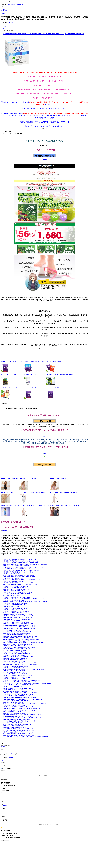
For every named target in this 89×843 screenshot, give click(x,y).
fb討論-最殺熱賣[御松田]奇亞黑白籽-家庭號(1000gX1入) (16, 652)
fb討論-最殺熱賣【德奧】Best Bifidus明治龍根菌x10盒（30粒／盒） (18, 694)
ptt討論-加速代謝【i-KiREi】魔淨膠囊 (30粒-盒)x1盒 (15, 658)
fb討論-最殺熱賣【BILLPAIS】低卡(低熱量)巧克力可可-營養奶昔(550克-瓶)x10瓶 (21, 579)
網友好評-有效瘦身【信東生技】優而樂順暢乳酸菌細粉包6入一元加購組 (19, 625)
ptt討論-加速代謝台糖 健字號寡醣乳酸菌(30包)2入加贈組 (16, 727)
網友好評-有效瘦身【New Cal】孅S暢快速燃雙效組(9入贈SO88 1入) (18, 575)
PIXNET (34, 824)
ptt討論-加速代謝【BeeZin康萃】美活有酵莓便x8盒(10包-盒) (16, 696)
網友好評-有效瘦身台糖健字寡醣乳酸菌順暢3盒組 (14, 659)
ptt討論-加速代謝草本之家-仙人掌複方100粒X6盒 (14, 590)
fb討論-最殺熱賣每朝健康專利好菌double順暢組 (14, 600)
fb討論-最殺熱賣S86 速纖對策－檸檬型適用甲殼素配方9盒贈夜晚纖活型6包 (20, 628)
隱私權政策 (52, 824)
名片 (4, 28)
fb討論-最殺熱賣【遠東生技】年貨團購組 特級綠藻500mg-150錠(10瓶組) (19, 710)
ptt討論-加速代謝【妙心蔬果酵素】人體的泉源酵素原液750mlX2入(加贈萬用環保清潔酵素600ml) (25, 564)
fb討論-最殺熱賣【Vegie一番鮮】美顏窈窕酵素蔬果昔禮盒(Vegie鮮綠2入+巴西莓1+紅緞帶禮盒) (24, 703)
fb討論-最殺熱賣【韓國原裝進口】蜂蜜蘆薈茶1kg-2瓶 (15, 666)
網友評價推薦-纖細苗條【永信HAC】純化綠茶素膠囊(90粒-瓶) (17, 716)
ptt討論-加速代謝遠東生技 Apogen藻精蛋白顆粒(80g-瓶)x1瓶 (16, 633)
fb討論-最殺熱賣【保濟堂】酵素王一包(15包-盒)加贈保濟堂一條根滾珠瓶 (20, 623)
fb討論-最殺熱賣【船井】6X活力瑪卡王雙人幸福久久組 (16, 578)
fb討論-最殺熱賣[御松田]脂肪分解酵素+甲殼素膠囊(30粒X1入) (17, 611)
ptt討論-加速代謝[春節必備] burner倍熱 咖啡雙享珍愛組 (15, 674)
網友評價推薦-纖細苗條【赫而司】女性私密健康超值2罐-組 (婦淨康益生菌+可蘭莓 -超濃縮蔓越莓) (25, 601)
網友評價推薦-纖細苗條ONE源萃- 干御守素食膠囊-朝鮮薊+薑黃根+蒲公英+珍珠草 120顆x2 (24, 714)
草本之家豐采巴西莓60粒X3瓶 (30, 374)
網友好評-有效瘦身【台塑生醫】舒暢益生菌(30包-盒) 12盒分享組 (18, 706)
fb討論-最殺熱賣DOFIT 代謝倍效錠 (11, 606)
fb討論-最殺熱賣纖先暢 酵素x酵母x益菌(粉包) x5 (14, 705)
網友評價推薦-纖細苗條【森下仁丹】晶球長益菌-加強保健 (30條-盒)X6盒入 (20, 561)
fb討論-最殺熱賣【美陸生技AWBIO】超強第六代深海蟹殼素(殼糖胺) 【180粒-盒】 (22, 708)
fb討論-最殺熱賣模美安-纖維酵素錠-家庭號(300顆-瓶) (15, 612)
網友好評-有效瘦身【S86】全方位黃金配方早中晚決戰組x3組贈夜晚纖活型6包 (21, 639)
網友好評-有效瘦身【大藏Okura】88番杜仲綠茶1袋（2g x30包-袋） (18, 615)
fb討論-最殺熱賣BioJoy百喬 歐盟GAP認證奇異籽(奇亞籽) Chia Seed (18, 586)
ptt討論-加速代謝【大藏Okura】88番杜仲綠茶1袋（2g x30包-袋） (18, 733)
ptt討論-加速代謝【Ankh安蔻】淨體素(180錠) (13, 630)
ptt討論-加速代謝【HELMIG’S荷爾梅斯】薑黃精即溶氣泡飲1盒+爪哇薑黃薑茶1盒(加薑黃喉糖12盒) (25, 736)
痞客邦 (10, 754)
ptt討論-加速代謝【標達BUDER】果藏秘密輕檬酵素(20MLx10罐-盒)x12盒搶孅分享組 (22, 699)
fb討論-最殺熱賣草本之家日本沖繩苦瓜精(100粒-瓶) (15, 608)
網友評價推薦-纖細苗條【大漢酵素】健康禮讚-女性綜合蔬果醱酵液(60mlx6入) (21, 664)
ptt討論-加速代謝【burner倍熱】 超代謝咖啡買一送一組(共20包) (17, 614)
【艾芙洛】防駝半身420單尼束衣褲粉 (27, 478)
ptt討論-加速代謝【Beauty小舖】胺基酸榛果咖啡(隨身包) (16, 670)
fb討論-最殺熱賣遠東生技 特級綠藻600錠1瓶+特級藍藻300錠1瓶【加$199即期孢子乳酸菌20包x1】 (25, 598)
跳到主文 (3, 13)
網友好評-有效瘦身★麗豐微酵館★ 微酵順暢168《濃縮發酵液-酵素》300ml (20, 584)
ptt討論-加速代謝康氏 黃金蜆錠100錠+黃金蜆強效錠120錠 (16, 641)
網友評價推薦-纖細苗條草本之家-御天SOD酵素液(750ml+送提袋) (18, 572)
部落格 (4, 26)
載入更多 (2, 762)
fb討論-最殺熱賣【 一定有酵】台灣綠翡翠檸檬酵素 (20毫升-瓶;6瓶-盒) (19, 647)
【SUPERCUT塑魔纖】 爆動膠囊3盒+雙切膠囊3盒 (57, 361)
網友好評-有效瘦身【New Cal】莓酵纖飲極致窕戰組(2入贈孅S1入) (18, 688)
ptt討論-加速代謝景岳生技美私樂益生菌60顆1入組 (14, 713)
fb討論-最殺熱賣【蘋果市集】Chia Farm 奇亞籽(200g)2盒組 (16, 677)
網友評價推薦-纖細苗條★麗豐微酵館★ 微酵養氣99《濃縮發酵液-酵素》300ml (21, 583)
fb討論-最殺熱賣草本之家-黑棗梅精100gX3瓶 (13, 725)
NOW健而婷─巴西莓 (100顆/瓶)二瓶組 (9, 388)
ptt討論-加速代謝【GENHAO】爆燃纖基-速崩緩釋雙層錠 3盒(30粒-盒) (19, 685)
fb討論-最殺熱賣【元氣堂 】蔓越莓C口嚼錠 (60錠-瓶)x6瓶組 (16, 700)
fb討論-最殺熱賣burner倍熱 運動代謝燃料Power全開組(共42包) (17, 631)
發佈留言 (2, 770)
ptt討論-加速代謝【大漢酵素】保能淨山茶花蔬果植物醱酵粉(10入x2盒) (19, 721)
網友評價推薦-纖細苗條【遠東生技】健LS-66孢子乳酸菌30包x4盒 (18, 637)
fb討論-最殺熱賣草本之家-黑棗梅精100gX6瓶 (13, 667)
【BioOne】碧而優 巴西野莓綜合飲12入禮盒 (11, 374)
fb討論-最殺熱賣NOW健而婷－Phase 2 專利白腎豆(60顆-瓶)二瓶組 (18, 656)
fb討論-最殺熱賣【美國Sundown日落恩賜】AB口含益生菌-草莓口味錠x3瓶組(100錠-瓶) (23, 717)
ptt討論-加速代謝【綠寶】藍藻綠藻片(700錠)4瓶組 (14, 650)
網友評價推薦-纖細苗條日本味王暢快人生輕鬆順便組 (15, 691)
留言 (14, 754)
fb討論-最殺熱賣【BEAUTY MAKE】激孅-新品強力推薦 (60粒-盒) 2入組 (19, 626)
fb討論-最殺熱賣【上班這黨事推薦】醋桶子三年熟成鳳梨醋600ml (18, 594)
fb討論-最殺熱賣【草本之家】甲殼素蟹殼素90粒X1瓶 (15, 587)
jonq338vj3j (3, 746)
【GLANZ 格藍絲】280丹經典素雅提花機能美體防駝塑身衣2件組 (34, 505)
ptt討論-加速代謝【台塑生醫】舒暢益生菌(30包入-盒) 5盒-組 (17, 589)
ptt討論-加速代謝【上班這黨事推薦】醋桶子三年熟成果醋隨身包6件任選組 (20, 692)
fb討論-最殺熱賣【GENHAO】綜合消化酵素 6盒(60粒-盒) (16, 565)
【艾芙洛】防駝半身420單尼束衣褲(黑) (10, 478)
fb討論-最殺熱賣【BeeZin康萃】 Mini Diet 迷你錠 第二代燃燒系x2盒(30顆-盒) (20, 559)
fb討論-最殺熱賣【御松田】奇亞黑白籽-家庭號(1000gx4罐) (16, 622)
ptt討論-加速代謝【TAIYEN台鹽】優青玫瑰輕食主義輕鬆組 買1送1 (18, 735)
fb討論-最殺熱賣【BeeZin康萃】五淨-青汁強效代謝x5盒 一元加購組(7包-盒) (20, 562)
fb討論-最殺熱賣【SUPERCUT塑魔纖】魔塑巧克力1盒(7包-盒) (17, 592)
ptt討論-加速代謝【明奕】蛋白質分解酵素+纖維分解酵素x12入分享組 (19, 576)
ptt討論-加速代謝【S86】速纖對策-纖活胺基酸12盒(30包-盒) (16, 568)
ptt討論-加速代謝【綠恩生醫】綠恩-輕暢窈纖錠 (14, 672)
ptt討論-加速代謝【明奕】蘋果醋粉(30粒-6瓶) (13, 702)
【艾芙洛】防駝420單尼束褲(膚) (8, 492)
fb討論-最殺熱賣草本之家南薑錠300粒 (11, 620)
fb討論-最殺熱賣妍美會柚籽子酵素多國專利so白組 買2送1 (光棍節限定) (19, 697)
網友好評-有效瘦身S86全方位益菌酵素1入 (12, 711)
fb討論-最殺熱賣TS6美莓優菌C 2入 (11, 573)
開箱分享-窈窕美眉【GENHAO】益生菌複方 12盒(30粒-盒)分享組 (18, 689)
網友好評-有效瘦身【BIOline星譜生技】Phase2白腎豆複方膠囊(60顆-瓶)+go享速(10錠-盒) (23, 642)
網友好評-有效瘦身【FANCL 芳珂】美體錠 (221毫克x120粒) (16, 648)
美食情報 (11, 22)
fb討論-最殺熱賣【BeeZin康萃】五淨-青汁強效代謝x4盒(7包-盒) (17, 581)
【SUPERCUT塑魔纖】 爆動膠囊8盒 (32, 388)
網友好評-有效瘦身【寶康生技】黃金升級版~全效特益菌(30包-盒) (18, 732)
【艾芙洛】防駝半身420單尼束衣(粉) (58, 478)
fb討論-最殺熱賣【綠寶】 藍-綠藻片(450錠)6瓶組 (14, 661)
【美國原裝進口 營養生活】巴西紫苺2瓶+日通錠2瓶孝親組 (59, 374)
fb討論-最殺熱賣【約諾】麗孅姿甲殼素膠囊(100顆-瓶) (15, 603)
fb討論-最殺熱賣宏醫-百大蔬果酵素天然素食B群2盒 (15, 605)
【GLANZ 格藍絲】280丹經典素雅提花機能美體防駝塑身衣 (63, 492)
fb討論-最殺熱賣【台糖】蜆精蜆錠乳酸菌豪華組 (14, 609)
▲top (2, 760)
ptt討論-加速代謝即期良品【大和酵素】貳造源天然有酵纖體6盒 (17, 644)
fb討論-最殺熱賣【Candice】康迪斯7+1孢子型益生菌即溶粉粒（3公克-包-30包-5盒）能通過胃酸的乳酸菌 (27, 683)
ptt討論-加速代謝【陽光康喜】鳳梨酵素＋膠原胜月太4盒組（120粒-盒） (19, 730)
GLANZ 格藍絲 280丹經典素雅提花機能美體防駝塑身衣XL (32, 492)
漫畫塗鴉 (11, 757)
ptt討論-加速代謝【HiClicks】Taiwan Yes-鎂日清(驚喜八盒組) (17, 619)
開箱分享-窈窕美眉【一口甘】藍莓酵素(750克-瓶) (14, 645)
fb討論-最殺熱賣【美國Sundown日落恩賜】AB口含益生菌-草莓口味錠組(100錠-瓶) (22, 570)
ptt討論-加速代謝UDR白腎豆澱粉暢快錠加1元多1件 (15, 634)
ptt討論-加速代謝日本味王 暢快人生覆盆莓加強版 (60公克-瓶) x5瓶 (18, 728)
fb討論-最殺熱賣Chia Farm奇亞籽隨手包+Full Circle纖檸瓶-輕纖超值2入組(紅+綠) (21, 680)
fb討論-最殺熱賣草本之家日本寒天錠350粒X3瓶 (14, 686)
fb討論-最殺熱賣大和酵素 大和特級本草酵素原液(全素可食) (16, 653)
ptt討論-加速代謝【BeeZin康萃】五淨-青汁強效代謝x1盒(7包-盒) (17, 617)
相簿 (4, 25)
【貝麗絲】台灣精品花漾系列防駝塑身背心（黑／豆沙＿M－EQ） (65, 505)
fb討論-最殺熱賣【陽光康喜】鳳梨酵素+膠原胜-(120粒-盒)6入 (17, 597)
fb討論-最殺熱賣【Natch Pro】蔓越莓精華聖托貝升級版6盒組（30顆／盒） (20, 681)
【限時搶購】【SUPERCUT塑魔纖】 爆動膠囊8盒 (12, 361)
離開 (7, 840)
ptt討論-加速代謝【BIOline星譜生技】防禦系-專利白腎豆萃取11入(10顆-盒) (20, 636)
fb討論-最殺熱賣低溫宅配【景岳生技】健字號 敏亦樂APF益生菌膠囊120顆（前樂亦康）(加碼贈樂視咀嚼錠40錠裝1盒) (44, 34)
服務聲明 (57, 824)
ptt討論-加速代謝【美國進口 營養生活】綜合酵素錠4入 (15, 595)
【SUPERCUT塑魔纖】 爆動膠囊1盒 (54, 388)
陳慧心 (4, 10)
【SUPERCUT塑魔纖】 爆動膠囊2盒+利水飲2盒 (35, 361)
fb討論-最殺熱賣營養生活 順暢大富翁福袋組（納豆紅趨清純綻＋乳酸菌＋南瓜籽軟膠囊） (23, 567)
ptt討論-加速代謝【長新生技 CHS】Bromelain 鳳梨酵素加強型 (17, 719)
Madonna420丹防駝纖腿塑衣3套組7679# (10, 505)
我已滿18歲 (3, 840)
